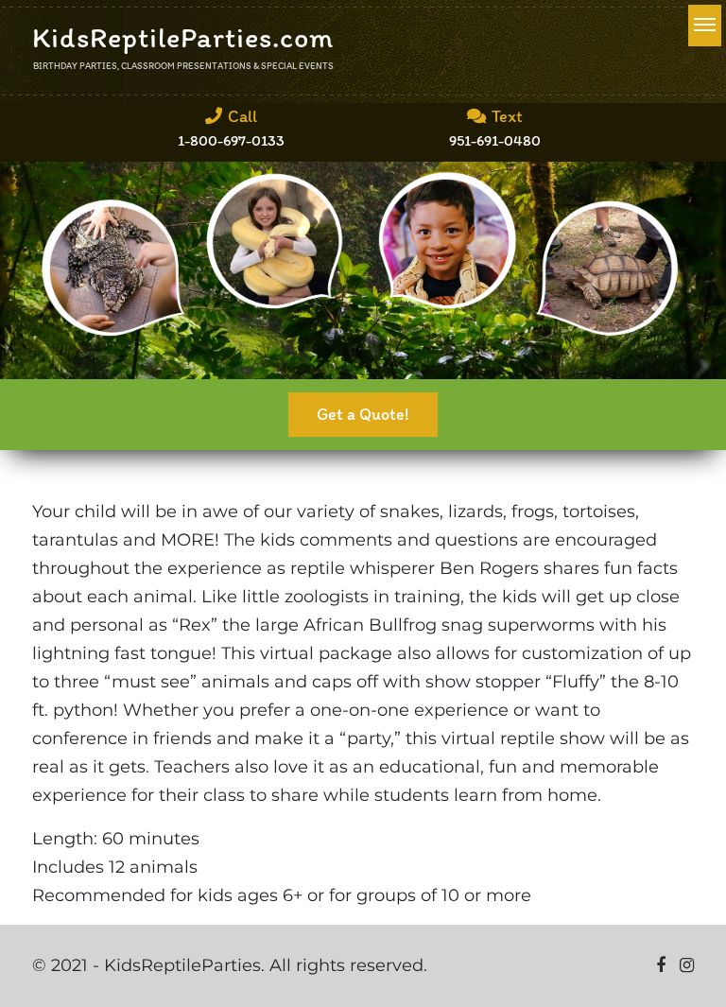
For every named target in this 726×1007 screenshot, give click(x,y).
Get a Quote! (363, 414)
